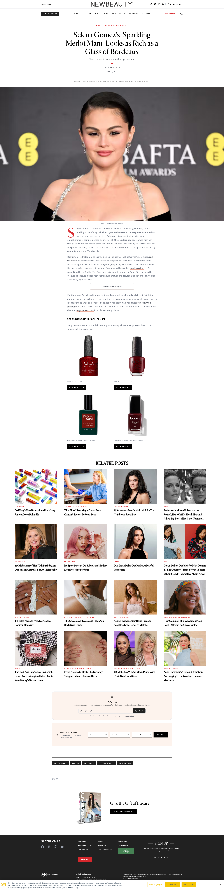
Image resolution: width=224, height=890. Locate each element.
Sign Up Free (161, 857)
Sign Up (138, 711)
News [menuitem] (76, 14)
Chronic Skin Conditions (177, 617)
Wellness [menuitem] (146, 14)
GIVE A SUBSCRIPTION (123, 812)
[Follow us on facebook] (151, 4)
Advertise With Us (84, 845)
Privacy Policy (123, 845)
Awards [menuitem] (122, 14)
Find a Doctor (122, 841)
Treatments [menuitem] (95, 14)
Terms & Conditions (105, 849)
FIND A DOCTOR (50, 14)
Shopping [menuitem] (133, 14)
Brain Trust (102, 845)
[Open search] (181, 13)
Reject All (172, 885)
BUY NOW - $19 (76, 446)
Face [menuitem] (84, 14)
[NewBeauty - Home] (112, 4)
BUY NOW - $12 (123, 387)
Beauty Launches (123, 617)
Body (107, 25)
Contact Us (82, 841)
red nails (89, 763)
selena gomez (106, 763)
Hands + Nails (120, 25)
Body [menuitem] (106, 14)
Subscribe (47, 4)
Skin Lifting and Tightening (79, 617)
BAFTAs (75, 763)
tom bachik (125, 763)
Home (99, 25)
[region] (112, 885)
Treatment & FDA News (76, 507)
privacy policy (129, 716)
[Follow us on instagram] (159, 4)
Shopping (19, 507)
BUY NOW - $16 (123, 446)
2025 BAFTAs (60, 763)
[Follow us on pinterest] (155, 4)
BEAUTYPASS (170, 14)
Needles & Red (137, 268)
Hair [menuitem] (114, 14)
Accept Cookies (188, 885)
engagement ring (85, 310)
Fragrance (69, 562)
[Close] (220, 884)
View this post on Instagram (112, 286)
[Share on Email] (57, 779)
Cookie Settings (126, 851)
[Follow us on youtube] (163, 4)
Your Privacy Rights (155, 885)
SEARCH (160, 735)
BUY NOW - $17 (76, 387)
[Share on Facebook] (53, 779)
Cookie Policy (83, 849)
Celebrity (20, 562)
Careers (100, 841)
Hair (166, 507)
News (116, 562)
